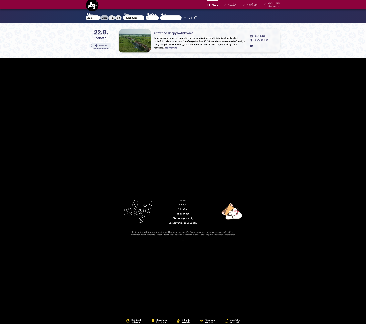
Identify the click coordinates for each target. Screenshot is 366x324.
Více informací (170, 47)
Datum (89, 14)
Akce (215, 4)
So (118, 17)
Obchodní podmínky (183, 218)
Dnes (104, 17)
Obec (126, 14)
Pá (112, 17)
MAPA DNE (103, 45)
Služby (232, 4)
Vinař (163, 14)
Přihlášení (183, 209)
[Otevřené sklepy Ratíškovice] (135, 40)
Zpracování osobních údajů (183, 222)
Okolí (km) (151, 14)
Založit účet (183, 213)
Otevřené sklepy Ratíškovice (173, 33)
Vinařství (252, 4)
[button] (272, 4)
